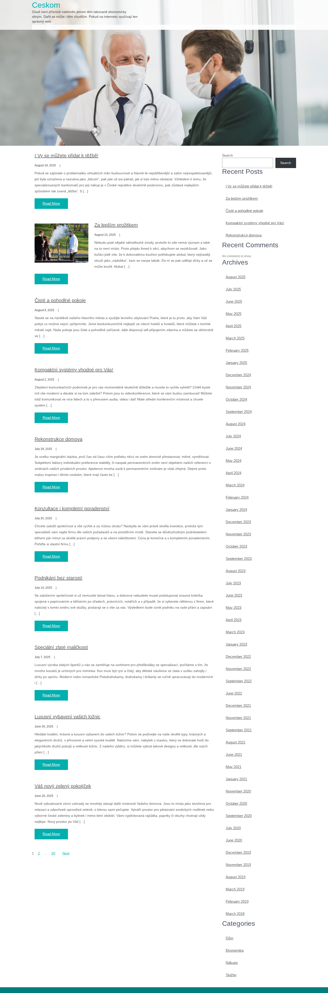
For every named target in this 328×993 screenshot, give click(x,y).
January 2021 (236, 779)
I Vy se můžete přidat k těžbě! (66, 155)
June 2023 (234, 595)
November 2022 (238, 669)
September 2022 (239, 681)
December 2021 (238, 705)
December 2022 (238, 656)
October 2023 (236, 546)
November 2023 (238, 534)
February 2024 (237, 497)
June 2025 (234, 301)
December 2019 (238, 852)
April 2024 (233, 473)
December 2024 (238, 375)
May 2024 (233, 461)
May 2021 (233, 767)
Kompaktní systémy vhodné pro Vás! (74, 369)
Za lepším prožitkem (116, 225)
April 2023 (233, 620)
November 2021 (238, 718)
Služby (231, 975)
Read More (51, 203)
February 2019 (237, 901)
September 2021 (239, 730)
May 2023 (233, 607)
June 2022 (234, 693)
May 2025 (233, 314)
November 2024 (238, 387)
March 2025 (235, 338)
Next (65, 853)
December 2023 (238, 522)
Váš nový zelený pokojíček (63, 786)
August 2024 (235, 424)
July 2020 (233, 828)
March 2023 (235, 632)
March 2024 (235, 485)
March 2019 (235, 889)
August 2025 (235, 277)
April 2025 (233, 326)
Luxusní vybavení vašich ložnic (67, 716)
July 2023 (233, 583)
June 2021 (234, 754)
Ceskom (46, 5)
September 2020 (239, 816)
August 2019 (235, 877)
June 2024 (234, 448)
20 (53, 853)
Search (227, 155)
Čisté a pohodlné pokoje (60, 300)
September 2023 (239, 559)
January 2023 (236, 644)
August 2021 (235, 742)
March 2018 (235, 914)
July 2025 (233, 289)
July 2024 (233, 436)
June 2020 (234, 840)
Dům (229, 938)
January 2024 (236, 510)
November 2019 (238, 865)
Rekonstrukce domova (58, 439)
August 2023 (235, 571)
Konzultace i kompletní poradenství (72, 508)
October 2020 (236, 803)
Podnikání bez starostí (58, 578)
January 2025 (236, 363)
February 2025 (237, 350)
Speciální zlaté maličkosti (61, 647)
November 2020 (238, 791)
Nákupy (232, 963)
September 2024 (239, 412)
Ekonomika (234, 950)
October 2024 (236, 399)
